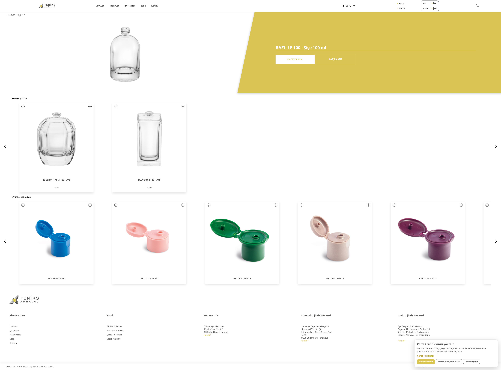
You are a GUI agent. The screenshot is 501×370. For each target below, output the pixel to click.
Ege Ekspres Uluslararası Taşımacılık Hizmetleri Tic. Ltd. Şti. (414, 328)
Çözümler (14, 330)
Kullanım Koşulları (115, 330)
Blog (12, 338)
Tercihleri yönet (471, 362)
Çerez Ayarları (113, 338)
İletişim (13, 343)
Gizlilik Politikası (114, 326)
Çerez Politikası (114, 334)
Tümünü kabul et (426, 362)
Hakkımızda (15, 334)
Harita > (207, 334)
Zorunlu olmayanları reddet (449, 362)
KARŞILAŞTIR (335, 59)
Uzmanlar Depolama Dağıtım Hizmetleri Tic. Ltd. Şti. (315, 328)
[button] (23, 106)
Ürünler (13, 326)
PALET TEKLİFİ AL (295, 59)
